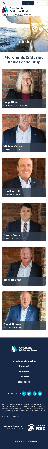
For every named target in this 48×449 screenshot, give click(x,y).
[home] (18, 9)
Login (28, 3)
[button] (4, 3)
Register (40, 3)
